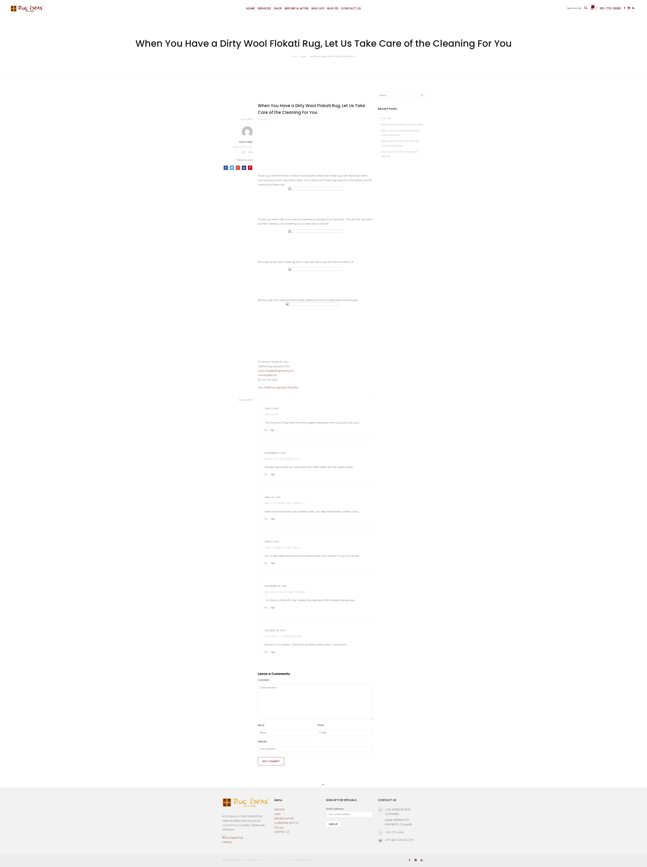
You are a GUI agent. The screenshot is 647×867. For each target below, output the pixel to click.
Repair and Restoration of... (283, 459)
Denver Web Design (277, 859)
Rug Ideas (263, 119)
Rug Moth (271, 414)
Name (262, 725)
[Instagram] (629, 8)
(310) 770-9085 (394, 832)
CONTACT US (351, 8)
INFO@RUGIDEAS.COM (399, 840)
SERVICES (264, 8)
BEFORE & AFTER (297, 8)
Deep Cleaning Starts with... (282, 548)
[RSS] (633, 8)
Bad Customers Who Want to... (285, 503)
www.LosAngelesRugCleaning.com (276, 370)
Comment (264, 680)
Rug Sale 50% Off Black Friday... (285, 592)
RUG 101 (332, 8)
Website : (263, 741)
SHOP (278, 8)
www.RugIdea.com (267, 375)
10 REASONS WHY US (286, 823)
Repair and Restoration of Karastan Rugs (402, 124)
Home (294, 56)
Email (321, 725)
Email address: (335, 808)
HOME (250, 8)
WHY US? (318, 8)
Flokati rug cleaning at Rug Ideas (281, 387)
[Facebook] (625, 8)
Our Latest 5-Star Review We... (284, 636)
